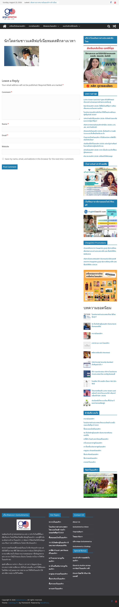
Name (5, 124)
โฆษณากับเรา (78, 536)
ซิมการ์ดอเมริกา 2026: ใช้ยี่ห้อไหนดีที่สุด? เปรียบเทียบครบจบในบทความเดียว (100, 107)
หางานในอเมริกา (34, 26)
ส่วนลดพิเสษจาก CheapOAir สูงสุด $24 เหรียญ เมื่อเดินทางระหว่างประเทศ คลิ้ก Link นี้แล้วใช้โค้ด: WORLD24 (100, 251)
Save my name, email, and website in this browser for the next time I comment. (39, 159)
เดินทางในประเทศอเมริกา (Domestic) (96, 259)
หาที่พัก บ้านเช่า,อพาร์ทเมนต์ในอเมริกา (96, 439)
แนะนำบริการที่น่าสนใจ (70, 26)
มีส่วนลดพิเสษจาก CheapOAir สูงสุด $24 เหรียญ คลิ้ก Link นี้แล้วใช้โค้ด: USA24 (100, 262)
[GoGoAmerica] (4, 26)
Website (5, 146)
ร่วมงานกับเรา (78, 532)
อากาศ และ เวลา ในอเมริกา (100, 343)
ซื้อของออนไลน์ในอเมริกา (92, 429)
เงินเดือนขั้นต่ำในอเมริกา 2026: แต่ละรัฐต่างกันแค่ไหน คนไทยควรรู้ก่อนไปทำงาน (100, 144)
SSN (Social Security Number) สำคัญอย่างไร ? (102, 363)
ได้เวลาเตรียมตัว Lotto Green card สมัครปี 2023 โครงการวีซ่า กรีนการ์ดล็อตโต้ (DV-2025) (104, 393)
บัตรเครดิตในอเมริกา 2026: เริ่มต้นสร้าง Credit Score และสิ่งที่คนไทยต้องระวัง (100, 132)
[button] (58, 26)
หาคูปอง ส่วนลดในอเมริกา (92, 450)
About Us (76, 522)
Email (5, 135)
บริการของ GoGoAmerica (82, 541)
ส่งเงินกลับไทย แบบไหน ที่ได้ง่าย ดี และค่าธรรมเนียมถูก (103, 401)
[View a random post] (114, 26)
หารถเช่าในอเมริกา (90, 462)
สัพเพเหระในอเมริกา (50, 26)
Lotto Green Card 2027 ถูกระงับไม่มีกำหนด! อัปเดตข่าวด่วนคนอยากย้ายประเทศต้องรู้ (99, 100)
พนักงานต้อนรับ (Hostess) (101, 352)
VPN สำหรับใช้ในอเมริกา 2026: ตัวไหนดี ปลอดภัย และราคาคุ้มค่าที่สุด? (43, 3)
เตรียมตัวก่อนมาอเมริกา (17, 26)
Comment (7, 92)
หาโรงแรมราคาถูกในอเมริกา (93, 443)
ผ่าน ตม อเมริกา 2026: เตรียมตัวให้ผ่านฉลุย (98, 156)
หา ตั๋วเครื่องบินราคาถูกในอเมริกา (95, 447)
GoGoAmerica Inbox (81, 527)
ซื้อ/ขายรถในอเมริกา (90, 458)
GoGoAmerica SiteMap (82, 546)
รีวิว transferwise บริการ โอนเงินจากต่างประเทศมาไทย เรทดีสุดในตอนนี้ (104, 372)
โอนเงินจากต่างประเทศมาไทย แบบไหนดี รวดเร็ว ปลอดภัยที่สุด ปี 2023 (58, 530)
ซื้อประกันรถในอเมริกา (91, 454)
